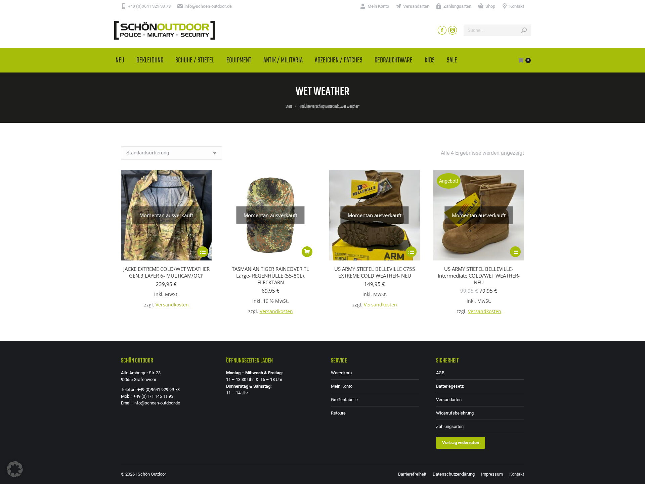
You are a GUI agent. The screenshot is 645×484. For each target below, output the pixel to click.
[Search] (524, 30)
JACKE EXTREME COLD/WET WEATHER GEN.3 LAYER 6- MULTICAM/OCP (166, 272)
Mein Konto (341, 386)
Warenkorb (341, 372)
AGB (440, 372)
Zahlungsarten (450, 426)
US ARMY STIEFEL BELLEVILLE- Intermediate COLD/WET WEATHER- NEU (479, 275)
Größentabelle (344, 399)
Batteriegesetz (450, 386)
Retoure (338, 413)
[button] (15, 469)
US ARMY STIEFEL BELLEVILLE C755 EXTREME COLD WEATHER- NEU (374, 272)
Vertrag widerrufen (460, 442)
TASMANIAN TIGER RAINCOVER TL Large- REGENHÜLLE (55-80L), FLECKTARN (270, 275)
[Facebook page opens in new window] (442, 30)
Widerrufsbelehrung (455, 413)
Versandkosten (172, 305)
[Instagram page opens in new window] (452, 30)
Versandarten (449, 399)
